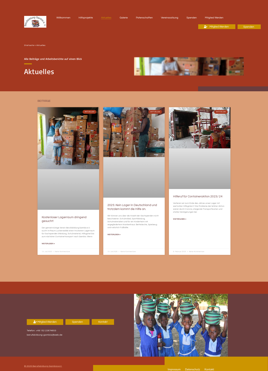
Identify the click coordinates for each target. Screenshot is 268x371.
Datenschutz (192, 369)
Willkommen (63, 17)
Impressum (174, 369)
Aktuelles (106, 17)
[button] (216, 26)
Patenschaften (144, 17)
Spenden (191, 17)
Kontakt (209, 369)
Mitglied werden (214, 17)
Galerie (124, 17)
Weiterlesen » (48, 244)
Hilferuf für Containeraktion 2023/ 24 (197, 196)
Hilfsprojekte (86, 17)
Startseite (29, 45)
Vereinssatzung (169, 17)
